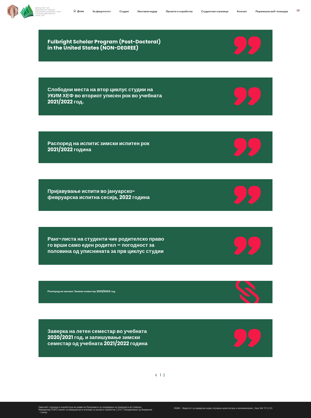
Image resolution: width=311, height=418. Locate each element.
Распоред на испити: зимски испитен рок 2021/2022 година (98, 146)
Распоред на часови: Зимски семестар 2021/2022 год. (82, 291)
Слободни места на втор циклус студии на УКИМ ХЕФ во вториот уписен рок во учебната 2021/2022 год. (105, 95)
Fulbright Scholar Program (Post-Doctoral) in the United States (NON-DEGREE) (104, 44)
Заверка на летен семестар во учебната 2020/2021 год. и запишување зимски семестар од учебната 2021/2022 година (98, 337)
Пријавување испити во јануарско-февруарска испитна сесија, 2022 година (99, 194)
